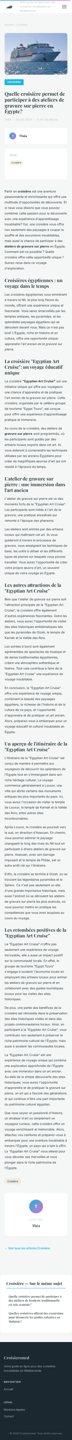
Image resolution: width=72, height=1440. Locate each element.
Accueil (9, 24)
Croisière (22, 24)
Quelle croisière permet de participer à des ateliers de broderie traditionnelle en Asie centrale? (35, 1300)
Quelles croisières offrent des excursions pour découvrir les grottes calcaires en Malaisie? (36, 1317)
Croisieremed (16, 1357)
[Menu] (64, 7)
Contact (9, 1416)
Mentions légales (14, 1409)
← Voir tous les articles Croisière (27, 1248)
